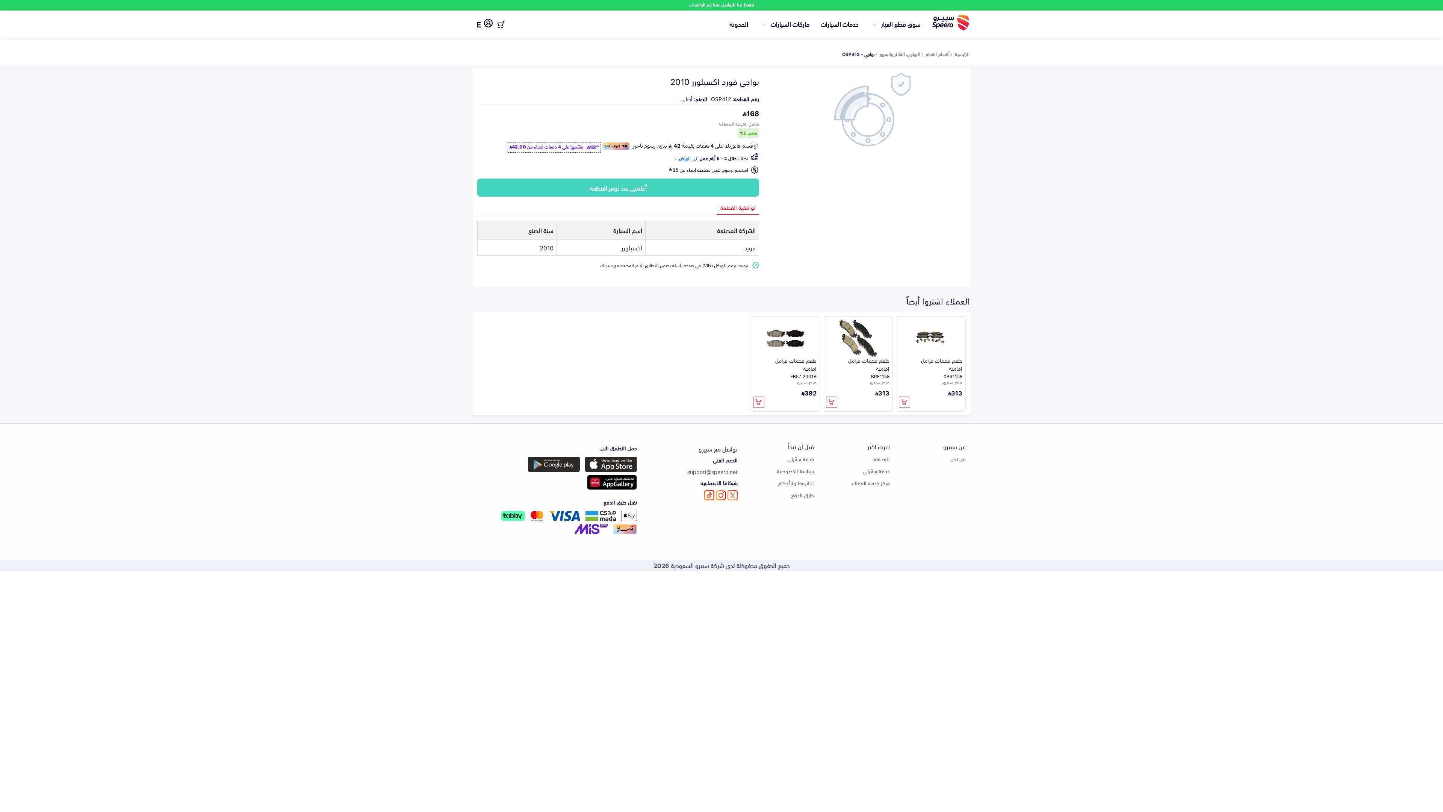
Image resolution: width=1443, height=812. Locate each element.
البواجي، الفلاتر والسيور (900, 53)
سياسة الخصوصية (795, 471)
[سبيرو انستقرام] (721, 495)
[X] (733, 495)
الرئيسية (962, 53)
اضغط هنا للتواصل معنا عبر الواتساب (721, 4)
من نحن (958, 459)
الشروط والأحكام (796, 483)
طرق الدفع (802, 495)
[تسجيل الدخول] (488, 24)
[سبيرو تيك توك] (709, 495)
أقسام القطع (938, 53)
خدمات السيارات (840, 24)
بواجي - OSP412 (858, 53)
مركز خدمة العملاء (871, 483)
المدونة (738, 24)
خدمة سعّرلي (876, 471)
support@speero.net (712, 472)
